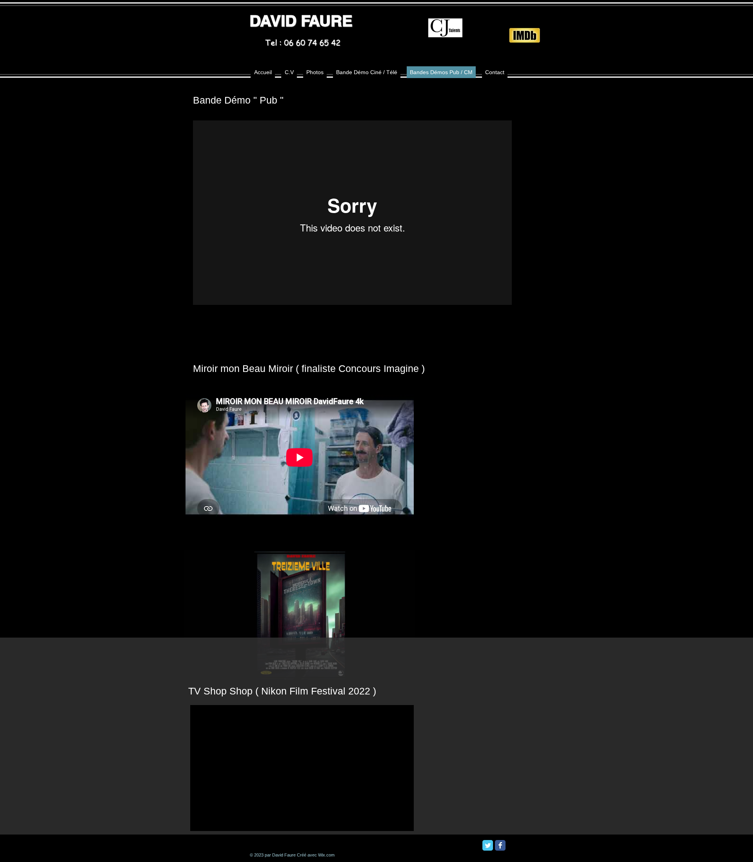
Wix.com (326, 855)
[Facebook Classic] (500, 845)
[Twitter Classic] (487, 845)
